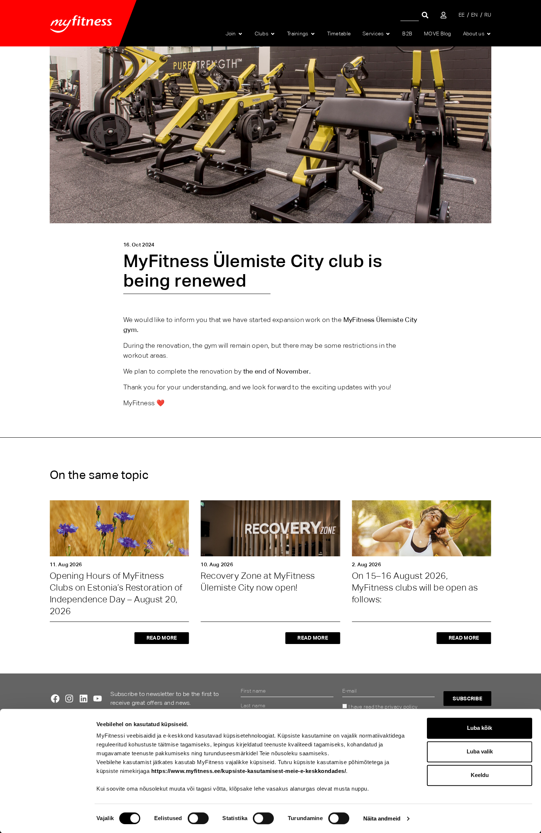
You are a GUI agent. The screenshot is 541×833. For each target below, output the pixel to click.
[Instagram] (69, 698)
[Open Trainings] (312, 33)
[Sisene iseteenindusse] (443, 15)
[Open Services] (387, 33)
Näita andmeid (381, 818)
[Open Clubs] (272, 33)
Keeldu (480, 775)
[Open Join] (240, 33)
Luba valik (480, 751)
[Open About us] (488, 33)
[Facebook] (55, 698)
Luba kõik (479, 728)
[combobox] (409, 15)
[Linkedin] (83, 698)
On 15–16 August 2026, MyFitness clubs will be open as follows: (415, 587)
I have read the (383, 707)
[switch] (198, 818)
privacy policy (401, 707)
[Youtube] (97, 698)
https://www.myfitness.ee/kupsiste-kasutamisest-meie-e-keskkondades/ (248, 771)
